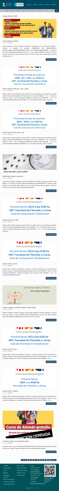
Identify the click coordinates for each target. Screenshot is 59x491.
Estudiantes (35, 4)
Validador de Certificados (22, 470)
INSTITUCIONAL (40, 10)
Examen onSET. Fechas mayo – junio (13, 132)
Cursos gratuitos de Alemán (10, 41)
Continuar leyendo (51, 59)
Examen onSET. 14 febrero (10, 391)
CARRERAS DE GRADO (9, 10)
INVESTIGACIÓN (25, 10)
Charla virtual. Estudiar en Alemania (13, 176)
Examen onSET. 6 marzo (10, 349)
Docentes (41, 4)
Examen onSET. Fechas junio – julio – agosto (16, 89)
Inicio (2, 10)
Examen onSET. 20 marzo (10, 264)
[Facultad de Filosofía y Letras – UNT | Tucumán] (13, 4)
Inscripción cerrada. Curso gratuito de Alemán (16, 441)
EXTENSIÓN (33, 10)
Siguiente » (53, 460)
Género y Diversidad (49, 10)
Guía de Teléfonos (34, 477)
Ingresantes (29, 4)
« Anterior (24, 460)
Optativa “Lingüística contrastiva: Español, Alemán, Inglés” (19, 307)
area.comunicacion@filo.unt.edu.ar (38, 483)
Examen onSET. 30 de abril (10, 220)
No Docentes (46, 4)
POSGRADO (18, 10)
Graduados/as (53, 4)
